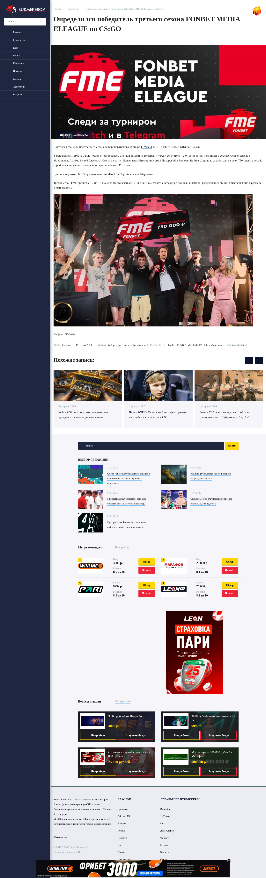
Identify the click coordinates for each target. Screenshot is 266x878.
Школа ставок (125, 859)
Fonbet (171, 345)
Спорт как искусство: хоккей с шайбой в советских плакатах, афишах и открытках (128, 478)
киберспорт (215, 345)
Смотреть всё (122, 701)
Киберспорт (73, 9)
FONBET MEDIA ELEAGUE (192, 345)
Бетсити (164, 852)
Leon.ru (164, 845)
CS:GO (162, 345)
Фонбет (164, 837)
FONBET (146, 146)
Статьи (121, 830)
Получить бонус (135, 735)
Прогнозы (123, 809)
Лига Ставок (167, 830)
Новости (122, 837)
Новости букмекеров (134, 345)
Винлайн (165, 809)
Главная (57, 9)
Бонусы (122, 823)
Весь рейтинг (123, 547)
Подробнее (98, 735)
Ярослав (66, 345)
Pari (162, 823)
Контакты (60, 837)
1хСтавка (165, 816)
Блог (120, 845)
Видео (121, 852)
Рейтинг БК (124, 816)
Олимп (163, 859)
